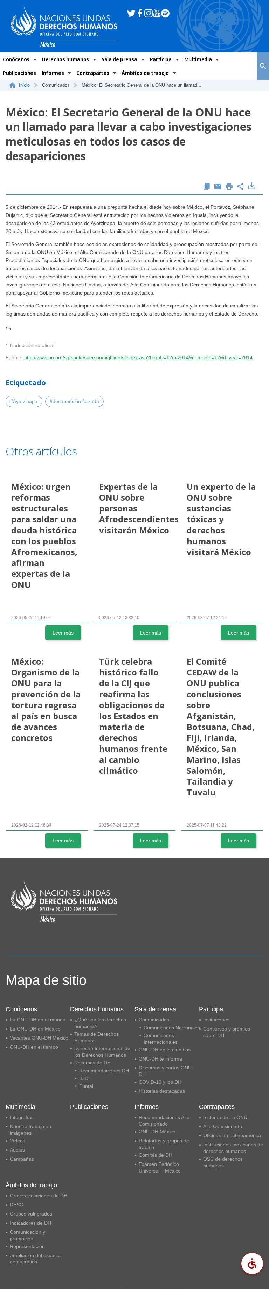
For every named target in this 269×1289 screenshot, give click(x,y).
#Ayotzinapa (23, 401)
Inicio (24, 85)
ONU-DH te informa (160, 1059)
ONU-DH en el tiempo (34, 1047)
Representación (27, 1246)
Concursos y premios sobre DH (226, 1032)
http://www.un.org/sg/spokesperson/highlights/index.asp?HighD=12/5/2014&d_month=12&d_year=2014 (138, 357)
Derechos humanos (65, 59)
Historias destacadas (162, 1091)
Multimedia (198, 59)
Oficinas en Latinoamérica (232, 1135)
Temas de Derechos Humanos (96, 1037)
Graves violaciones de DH (38, 1195)
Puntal (86, 1086)
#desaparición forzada (74, 401)
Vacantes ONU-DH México (39, 1038)
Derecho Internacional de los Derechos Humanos (102, 1052)
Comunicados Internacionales (161, 1039)
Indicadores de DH (30, 1223)
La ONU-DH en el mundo (37, 1019)
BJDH (85, 1078)
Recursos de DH (92, 1062)
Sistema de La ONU (225, 1117)
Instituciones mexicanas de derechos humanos (233, 1148)
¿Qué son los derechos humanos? (100, 1023)
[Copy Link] (206, 187)
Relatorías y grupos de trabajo (164, 1144)
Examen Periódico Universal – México (160, 1167)
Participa (161, 59)
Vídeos (17, 1140)
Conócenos (16, 59)
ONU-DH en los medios (165, 1050)
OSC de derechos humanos (223, 1162)
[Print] (229, 187)
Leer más (63, 633)
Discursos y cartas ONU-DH (166, 1071)
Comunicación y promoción (27, 1235)
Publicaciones (19, 73)
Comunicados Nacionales (172, 1028)
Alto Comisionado (222, 1126)
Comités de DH (155, 1155)
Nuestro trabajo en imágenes (30, 1130)
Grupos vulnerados (31, 1214)
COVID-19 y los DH (160, 1082)
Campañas (22, 1159)
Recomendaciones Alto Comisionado (164, 1120)
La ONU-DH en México (35, 1029)
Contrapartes (92, 73)
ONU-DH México (157, 1131)
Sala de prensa (119, 59)
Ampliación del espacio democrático (35, 1259)
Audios (17, 1150)
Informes (53, 73)
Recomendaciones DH (104, 1071)
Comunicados (154, 1019)
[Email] (217, 187)
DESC (16, 1204)
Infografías (22, 1117)
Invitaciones (216, 1019)
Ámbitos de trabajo (145, 73)
